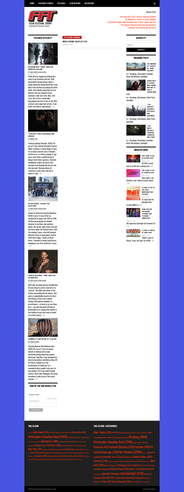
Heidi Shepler (126, 457)
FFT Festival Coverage (72, 37)
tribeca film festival (68, 459)
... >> (52, 106)
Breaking (138, 437)
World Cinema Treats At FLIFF (75, 41)
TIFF (84, 456)
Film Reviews (75, 3)
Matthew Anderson (146, 461)
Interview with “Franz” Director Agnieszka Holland (138, 16)
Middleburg (45, 449)
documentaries (35, 442)
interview (70, 445)
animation (54, 432)
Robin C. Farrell (52, 453)
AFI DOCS (116, 432)
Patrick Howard (38, 452)
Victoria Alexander (121, 481)
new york (78, 449)
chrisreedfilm (78, 432)
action (30, 432)
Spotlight (134, 473)
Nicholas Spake (103, 469)
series (86, 453)
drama (61, 442)
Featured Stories (45, 3)
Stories (148, 474)
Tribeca (58, 459)
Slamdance (97, 474)
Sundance (41, 455)
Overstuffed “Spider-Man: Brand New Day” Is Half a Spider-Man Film (132, 22)
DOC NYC (143, 442)
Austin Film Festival (142, 433)
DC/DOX (135, 443)
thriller (77, 456)
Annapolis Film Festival (128, 432)
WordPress (153, 489)
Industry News (142, 456)
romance (62, 453)
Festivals (61, 3)
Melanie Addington (111, 465)
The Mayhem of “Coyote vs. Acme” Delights (140, 19)
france (78, 442)
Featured (101, 447)
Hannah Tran (42, 445)
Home (32, 3)
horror (55, 445)
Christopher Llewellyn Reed (47, 436)
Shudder (31, 456)
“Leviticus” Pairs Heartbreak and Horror (141, 27)
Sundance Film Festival (56, 456)
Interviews (89, 3)
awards (62, 432)
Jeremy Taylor (119, 461)
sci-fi (69, 453)
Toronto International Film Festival (43, 459)
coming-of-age (81, 437)
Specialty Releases (113, 473)
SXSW (69, 456)
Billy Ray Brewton (122, 437)
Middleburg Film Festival (57, 449)
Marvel (83, 446)
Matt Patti (35, 449)
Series (149, 469)
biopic (68, 432)
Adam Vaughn (41, 432)
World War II (79, 459)
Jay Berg (111, 461)
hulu (63, 446)
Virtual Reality (135, 482)
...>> (151, 166)
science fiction (77, 453)
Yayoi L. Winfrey (145, 482)
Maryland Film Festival (132, 461)
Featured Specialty (121, 447)
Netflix (69, 449)
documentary (49, 441)
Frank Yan (144, 453)
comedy (72, 437)
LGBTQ (78, 446)
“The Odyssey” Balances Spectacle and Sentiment (138, 24)
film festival (70, 441)
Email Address (34, 401)
